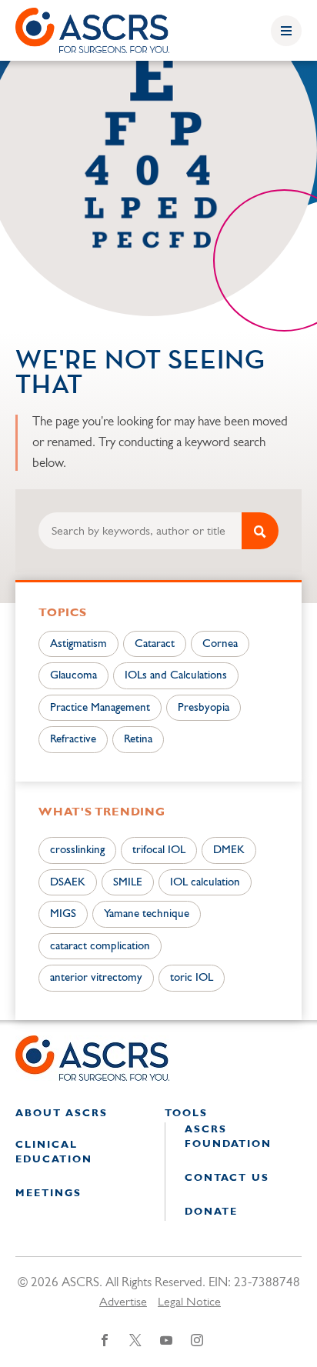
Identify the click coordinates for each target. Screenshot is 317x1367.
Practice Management (100, 708)
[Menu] (286, 30)
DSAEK (67, 883)
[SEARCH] (260, 530)
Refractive (73, 739)
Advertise (123, 1302)
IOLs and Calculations (176, 676)
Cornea (220, 644)
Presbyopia (203, 708)
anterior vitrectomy (96, 978)
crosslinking (77, 850)
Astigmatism (78, 644)
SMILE (127, 883)
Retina (138, 739)
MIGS (63, 914)
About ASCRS (61, 1114)
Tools (186, 1114)
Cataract (155, 644)
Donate (211, 1212)
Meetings (48, 1194)
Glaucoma (73, 676)
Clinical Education (53, 1152)
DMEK (229, 850)
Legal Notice (189, 1302)
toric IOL (191, 978)
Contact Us (227, 1178)
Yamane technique (146, 914)
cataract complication (100, 946)
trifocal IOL (158, 850)
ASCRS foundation (228, 1137)
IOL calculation (205, 883)
